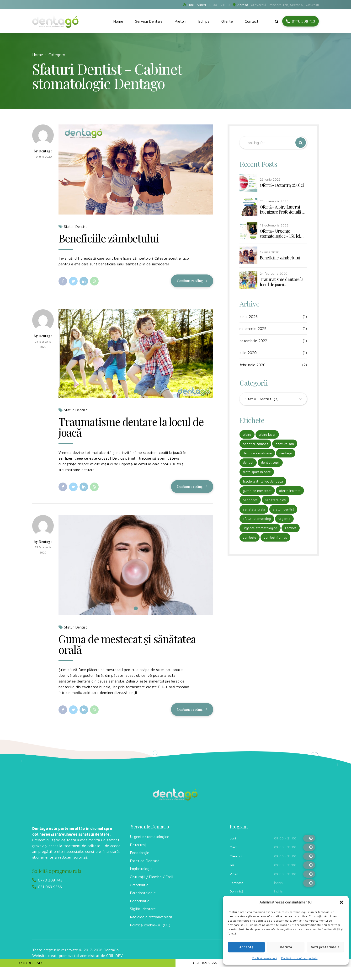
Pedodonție (139, 901)
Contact (251, 21)
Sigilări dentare (143, 909)
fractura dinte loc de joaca (263, 481)
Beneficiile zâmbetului (108, 238)
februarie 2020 (252, 365)
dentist (248, 462)
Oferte (227, 21)
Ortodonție (139, 885)
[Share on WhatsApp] (94, 281)
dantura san (285, 444)
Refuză (286, 947)
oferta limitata (290, 491)
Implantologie (141, 868)
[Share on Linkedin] (84, 281)
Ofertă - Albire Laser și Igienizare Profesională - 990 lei (282, 209)
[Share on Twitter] (73, 281)
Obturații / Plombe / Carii (151, 877)
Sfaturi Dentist (75, 227)
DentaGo (111, 950)
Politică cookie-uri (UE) (150, 925)
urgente (284, 518)
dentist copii (270, 462)
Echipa (203, 21)
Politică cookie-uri (264, 958)
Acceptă (246, 947)
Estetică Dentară (145, 861)
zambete (249, 537)
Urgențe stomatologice (149, 836)
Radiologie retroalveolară (151, 917)
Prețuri (180, 21)
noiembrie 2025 (252, 328)
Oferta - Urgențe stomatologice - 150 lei (280, 234)
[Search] (276, 21)
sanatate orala (254, 509)
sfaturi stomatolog (257, 518)
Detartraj (138, 845)
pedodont (250, 500)
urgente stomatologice (260, 528)
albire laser (267, 434)
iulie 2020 (248, 352)
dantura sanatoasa (257, 453)
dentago (285, 453)
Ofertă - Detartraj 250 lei (282, 185)
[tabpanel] (135, 169)
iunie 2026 (248, 316)
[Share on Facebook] (62, 281)
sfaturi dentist (283, 509)
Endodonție (139, 852)
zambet (290, 528)
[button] (341, 902)
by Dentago (43, 151)
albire (247, 434)
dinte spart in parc (257, 472)
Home (118, 21)
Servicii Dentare (149, 21)
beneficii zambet (255, 444)
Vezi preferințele (325, 947)
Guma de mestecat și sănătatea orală (127, 643)
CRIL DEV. (114, 955)
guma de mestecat (257, 491)
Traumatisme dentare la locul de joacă (130, 426)
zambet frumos (275, 537)
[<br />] (309, 838)
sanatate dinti (275, 500)
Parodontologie (143, 893)
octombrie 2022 (253, 340)
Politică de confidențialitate (299, 958)
